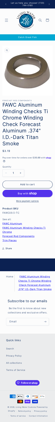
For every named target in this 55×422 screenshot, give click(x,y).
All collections (14, 363)
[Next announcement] (49, 4)
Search (10, 348)
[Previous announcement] (5, 4)
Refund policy (24, 411)
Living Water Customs (26, 407)
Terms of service (18, 416)
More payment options (27, 201)
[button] (6, 20)
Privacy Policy (14, 355)
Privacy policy (40, 411)
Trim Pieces (9, 240)
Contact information (38, 416)
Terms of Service (15, 370)
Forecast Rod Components (18, 236)
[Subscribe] (45, 321)
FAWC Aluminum (12, 223)
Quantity (6, 167)
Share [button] (9, 248)
